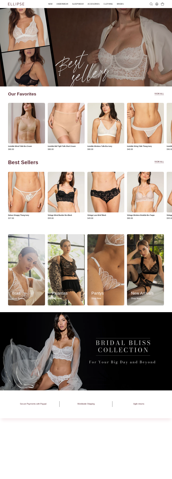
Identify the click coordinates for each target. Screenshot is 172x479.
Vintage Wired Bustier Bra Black (60, 215)
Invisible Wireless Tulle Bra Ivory (99, 146)
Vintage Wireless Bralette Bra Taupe (141, 215)
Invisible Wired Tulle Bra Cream (20, 146)
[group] (86, 126)
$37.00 (11, 218)
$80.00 (11, 149)
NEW (75, 440)
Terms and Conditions (115, 449)
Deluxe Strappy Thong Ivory (18, 215)
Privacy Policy (111, 445)
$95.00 (51, 218)
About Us (44, 440)
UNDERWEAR (79, 445)
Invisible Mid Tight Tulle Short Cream (62, 146)
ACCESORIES (79, 454)
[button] (62, 4)
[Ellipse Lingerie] (16, 4)
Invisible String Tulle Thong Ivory (139, 146)
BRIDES (76, 463)
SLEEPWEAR (79, 449)
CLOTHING (78, 458)
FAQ (107, 440)
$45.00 (90, 218)
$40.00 (130, 149)
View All (159, 93)
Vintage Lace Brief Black (96, 215)
